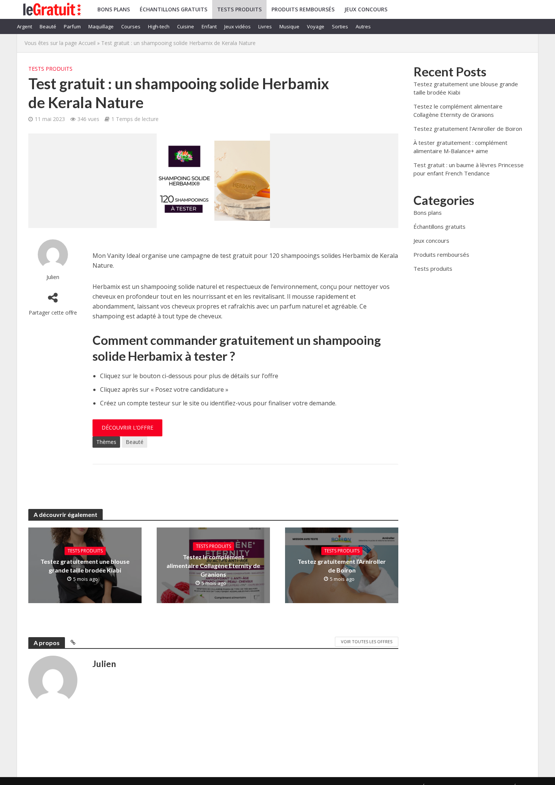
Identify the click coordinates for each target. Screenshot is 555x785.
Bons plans (113, 9)
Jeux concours (365, 9)
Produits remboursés (303, 9)
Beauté (48, 26)
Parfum (72, 26)
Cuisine (185, 26)
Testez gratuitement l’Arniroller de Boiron (342, 566)
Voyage (315, 26)
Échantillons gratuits (173, 9)
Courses (130, 26)
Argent (24, 26)
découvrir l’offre (127, 427)
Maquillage (101, 26)
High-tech (159, 26)
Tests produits (239, 9)
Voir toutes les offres (366, 641)
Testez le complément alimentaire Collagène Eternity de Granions (213, 565)
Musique (289, 26)
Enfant (209, 26)
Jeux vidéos (237, 26)
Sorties (340, 26)
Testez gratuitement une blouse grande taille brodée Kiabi (85, 566)
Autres (363, 26)
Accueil (87, 43)
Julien (52, 277)
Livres (265, 26)
